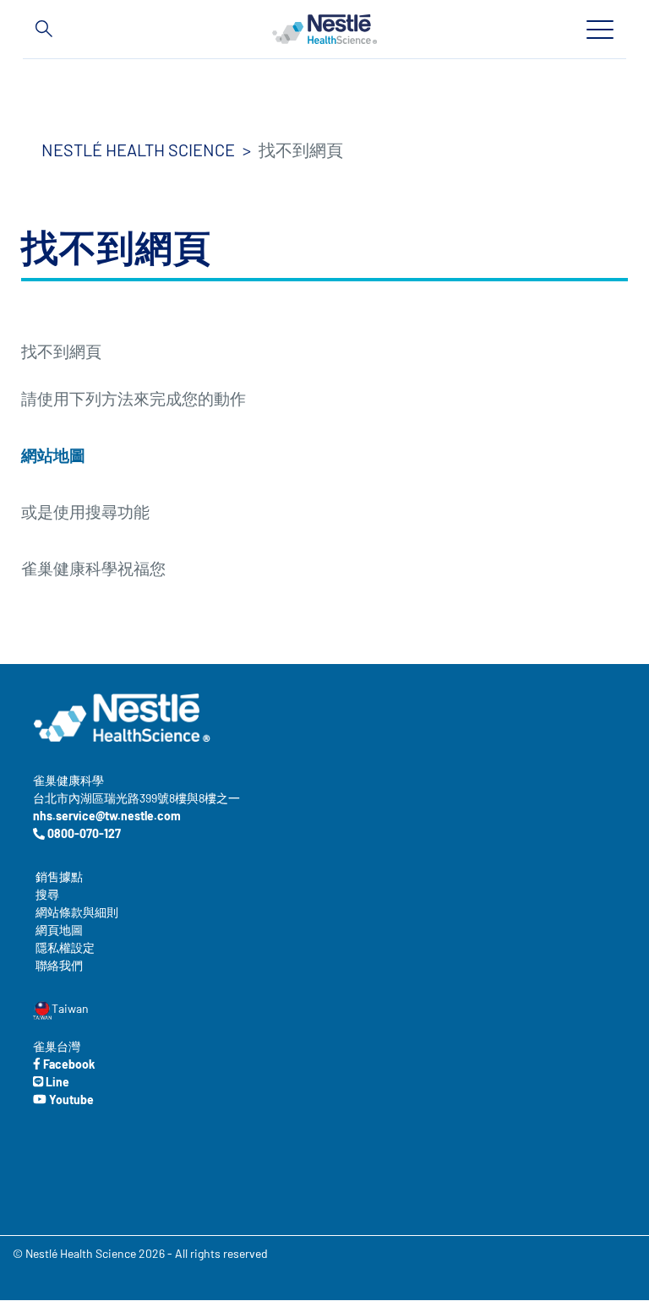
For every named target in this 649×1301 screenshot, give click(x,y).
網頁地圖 (59, 930)
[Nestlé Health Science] (324, 28)
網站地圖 (53, 455)
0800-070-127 (83, 833)
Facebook (68, 1064)
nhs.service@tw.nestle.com (107, 815)
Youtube (70, 1099)
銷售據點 (59, 876)
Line (56, 1082)
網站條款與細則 (76, 912)
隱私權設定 (65, 947)
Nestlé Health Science (138, 149)
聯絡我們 (59, 965)
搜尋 (47, 894)
